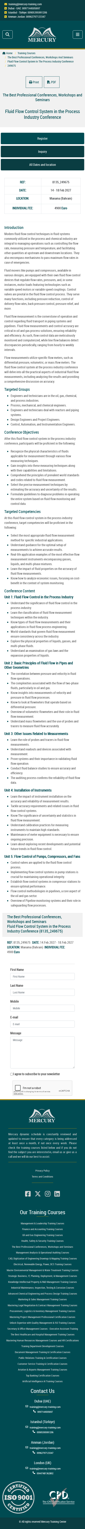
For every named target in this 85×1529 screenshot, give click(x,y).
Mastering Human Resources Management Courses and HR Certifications (42, 1340)
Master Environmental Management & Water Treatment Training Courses (42, 1270)
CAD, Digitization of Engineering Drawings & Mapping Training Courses (42, 1258)
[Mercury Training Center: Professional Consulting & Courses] (43, 34)
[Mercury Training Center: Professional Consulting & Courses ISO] (18, 1497)
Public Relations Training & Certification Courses (43, 1358)
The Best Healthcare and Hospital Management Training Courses (43, 1334)
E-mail (14, 1017)
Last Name (16, 985)
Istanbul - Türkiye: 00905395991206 (27, 12)
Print (35, 82)
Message (15, 1033)
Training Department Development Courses (42, 1346)
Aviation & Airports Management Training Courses (42, 1369)
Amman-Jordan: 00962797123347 (26, 16)
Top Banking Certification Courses (42, 1375)
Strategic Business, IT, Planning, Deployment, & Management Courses (42, 1276)
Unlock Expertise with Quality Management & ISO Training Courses (42, 1322)
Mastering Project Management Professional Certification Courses (42, 1317)
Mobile (14, 1001)
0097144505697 (45, 1412)
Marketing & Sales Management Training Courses (42, 1299)
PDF (53, 82)
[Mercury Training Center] (42, 1115)
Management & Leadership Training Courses (42, 1223)
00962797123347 (45, 1453)
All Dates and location (42, 164)
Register (42, 138)
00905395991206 (45, 1432)
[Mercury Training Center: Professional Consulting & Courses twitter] (38, 1194)
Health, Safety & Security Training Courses (42, 1241)
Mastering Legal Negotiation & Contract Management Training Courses (42, 1305)
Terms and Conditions (42, 1176)
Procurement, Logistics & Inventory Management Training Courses (42, 1311)
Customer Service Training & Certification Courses (42, 1364)
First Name (17, 969)
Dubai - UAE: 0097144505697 (24, 8)
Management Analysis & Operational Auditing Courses (42, 1252)
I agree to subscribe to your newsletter (36, 1074)
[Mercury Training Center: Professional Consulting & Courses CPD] (58, 1497)
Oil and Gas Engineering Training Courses (42, 1235)
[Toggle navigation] (7, 34)
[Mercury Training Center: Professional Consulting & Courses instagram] (47, 1194)
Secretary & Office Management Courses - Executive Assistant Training (42, 1328)
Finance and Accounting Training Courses (42, 1229)
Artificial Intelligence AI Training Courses (42, 1381)
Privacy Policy (42, 1170)
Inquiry (42, 151)
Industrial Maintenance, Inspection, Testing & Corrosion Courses (42, 1287)
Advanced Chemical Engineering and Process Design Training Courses (42, 1293)
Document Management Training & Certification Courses (42, 1352)
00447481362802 (45, 1473)
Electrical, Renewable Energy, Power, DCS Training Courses (43, 1264)
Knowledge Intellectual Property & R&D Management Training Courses (42, 1282)
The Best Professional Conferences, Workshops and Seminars (42, 1247)
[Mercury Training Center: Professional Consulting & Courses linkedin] (57, 1194)
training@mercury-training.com (25, 4)
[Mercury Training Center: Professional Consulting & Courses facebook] (28, 1194)
